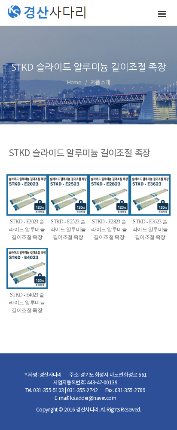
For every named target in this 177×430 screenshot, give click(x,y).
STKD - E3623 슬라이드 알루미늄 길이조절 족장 (150, 229)
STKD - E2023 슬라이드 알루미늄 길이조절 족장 (27, 229)
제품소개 (100, 82)
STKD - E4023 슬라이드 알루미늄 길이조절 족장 (27, 302)
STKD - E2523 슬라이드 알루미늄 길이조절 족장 (68, 229)
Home (74, 82)
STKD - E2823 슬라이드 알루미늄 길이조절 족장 (109, 229)
